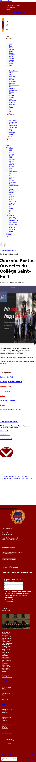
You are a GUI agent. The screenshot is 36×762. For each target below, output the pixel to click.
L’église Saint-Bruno (11, 51)
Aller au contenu (6, 1)
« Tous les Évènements (8, 250)
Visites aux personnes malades (12, 99)
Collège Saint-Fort (6, 377)
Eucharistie (13, 122)
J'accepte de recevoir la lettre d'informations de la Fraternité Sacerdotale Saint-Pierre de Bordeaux (18, 594)
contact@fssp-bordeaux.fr (10, 538)
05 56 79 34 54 (5, 391)
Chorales (12, 104)
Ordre (11, 134)
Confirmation (13, 124)
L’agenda (12, 55)
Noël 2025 (5, 699)
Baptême (12, 120)
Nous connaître (9, 37)
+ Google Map (4, 431)
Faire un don (8, 139)
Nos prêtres (11, 47)
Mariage (12, 133)
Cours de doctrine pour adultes (12, 76)
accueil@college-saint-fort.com (18, 361)
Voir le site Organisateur (8, 400)
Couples (12, 83)
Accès (11, 56)
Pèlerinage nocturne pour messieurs (16, 476)
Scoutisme (13, 90)
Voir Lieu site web (6, 439)
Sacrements (10, 115)
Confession (13, 126)
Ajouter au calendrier (6, 448)
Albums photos (11, 59)
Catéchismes (13, 71)
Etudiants (12, 81)
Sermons (5, 704)
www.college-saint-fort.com (23, 358)
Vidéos (11, 62)
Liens (11, 63)
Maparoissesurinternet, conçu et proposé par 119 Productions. (18, 758)
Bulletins (9, 136)
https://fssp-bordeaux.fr (9, 539)
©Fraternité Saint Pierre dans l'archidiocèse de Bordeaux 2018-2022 (18, 755)
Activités (9, 65)
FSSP (11, 44)
